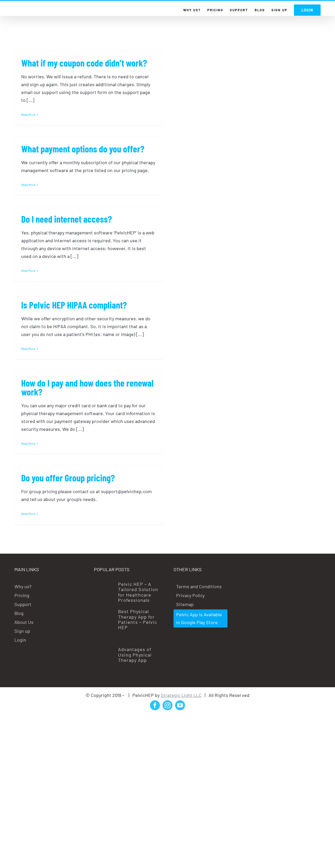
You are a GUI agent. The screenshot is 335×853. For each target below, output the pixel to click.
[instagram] (167, 705)
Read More (28, 114)
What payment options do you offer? (82, 148)
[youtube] (180, 705)
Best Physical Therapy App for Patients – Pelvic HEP (137, 619)
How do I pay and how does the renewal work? (87, 387)
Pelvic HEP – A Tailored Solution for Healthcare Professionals (138, 592)
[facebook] (155, 705)
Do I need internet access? (66, 218)
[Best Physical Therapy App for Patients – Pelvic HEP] (104, 624)
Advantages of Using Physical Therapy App (135, 654)
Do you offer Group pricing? (68, 477)
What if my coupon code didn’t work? (84, 62)
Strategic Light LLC (181, 695)
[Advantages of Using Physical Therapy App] (104, 662)
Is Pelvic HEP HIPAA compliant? (74, 304)
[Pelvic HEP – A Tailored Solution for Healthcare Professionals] (104, 589)
